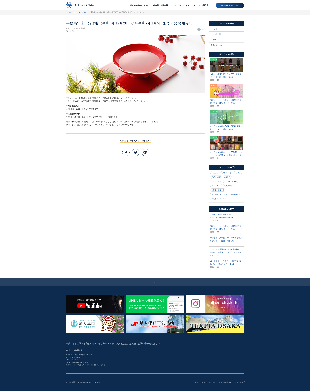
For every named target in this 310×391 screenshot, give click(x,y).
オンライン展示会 (230, 181)
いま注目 (227, 177)
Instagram (215, 173)
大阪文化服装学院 (218, 190)
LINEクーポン (227, 173)
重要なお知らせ (217, 45)
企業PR (214, 40)
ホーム (68, 12)
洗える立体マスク (218, 199)
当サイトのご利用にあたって (205, 382)
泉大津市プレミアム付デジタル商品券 (225, 194)
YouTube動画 (216, 177)
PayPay (237, 173)
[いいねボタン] (199, 30)
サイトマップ (240, 382)
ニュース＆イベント (81, 12)
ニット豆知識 (216, 34)
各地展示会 (228, 186)
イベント (214, 29)
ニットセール (216, 186)
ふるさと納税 (216, 181)
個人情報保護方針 (225, 382)
